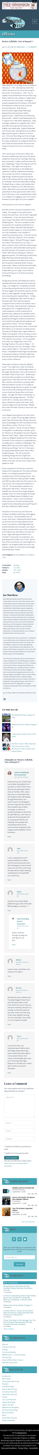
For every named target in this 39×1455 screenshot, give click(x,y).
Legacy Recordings (8, 1402)
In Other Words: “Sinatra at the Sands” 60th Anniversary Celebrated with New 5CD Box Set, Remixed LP (18, 1313)
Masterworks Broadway (10, 1407)
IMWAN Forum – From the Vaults (14, 1355)
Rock (19, 570)
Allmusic (5, 1344)
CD (28, 555)
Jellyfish (17, 573)
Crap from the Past (8, 1347)
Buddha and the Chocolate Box (23, 1188)
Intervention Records (9, 1394)
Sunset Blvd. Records (9, 1418)
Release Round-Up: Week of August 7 (17, 1305)
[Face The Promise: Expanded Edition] (6, 1212)
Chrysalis (5, 1384)
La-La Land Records (9, 1399)
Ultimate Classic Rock (9, 1362)
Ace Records (6, 1376)
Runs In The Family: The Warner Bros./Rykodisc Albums (23, 1198)
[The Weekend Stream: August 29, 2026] (6, 718)
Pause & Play (6, 1357)
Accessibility (33, 1448)
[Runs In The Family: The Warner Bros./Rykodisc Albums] (6, 1200)
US (29, 1194)
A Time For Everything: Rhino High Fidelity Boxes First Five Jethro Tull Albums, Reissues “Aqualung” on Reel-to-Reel (19, 1298)
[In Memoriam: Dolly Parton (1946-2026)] (6, 737)
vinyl (3, 557)
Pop (15, 570)
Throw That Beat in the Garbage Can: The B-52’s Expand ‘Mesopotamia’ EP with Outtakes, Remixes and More (19, 1322)
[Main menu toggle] (34, 21)
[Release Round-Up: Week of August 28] (6, 727)
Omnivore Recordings (10, 1410)
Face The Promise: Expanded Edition (22, 1209)
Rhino (4, 1415)
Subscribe (19, 1264)
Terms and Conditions (9, 1448)
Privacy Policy (23, 1448)
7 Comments (32, 47)
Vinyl (18, 568)
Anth (18, 848)
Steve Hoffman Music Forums (12, 1360)
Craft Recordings (8, 1386)
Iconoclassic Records (9, 1392)
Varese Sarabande (8, 1420)
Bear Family (6, 1379)
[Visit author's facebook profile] (4, 699)
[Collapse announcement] (34, 1)
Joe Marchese (19, 47)
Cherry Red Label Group (10, 1381)
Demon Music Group (9, 1389)
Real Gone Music (8, 1412)
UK (32, 1194)
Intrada (4, 1397)
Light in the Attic (8, 1405)
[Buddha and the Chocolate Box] (6, 1191)
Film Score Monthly (9, 1352)
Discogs (5, 1349)
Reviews (17, 565)
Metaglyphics (22, 1433)
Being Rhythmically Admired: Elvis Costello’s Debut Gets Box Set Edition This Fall (17, 1288)
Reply (9, 837)
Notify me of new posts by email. (17, 1153)
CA (36, 1194)
